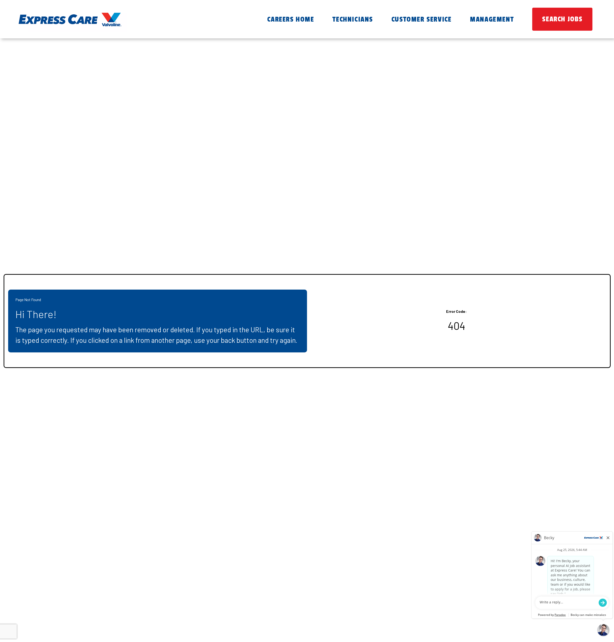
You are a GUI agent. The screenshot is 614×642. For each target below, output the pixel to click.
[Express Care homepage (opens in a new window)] (69, 19)
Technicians (352, 19)
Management (492, 19)
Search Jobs (562, 19)
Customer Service (421, 19)
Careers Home (290, 19)
